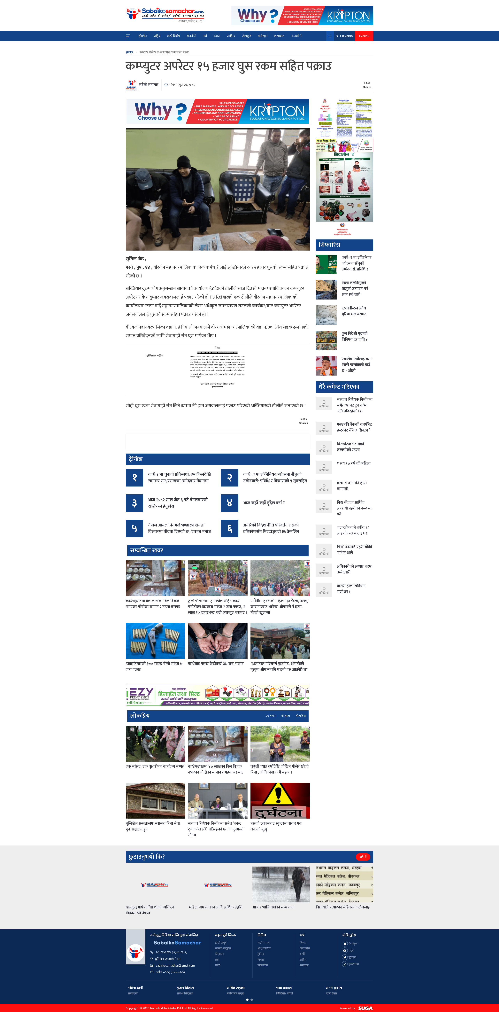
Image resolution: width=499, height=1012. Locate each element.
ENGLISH (364, 36)
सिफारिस (262, 965)
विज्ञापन (219, 954)
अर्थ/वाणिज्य (264, 948)
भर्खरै (302, 954)
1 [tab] (247, 1000)
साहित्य (231, 36)
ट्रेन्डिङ (260, 954)
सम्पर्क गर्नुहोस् (223, 948)
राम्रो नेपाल (263, 943)
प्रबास (216, 36)
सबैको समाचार (148, 85)
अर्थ (205, 36)
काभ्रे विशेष (173, 36)
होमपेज (143, 36)
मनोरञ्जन (262, 36)
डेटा (217, 959)
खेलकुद (246, 36)
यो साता (285, 716)
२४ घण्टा (270, 716)
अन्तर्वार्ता (296, 36)
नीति (217, 965)
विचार (260, 959)
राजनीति (191, 36)
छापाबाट (279, 36)
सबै (362, 857)
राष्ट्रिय (157, 36)
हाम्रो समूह (220, 943)
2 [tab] (251, 1000)
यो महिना (301, 716)
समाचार (304, 965)
